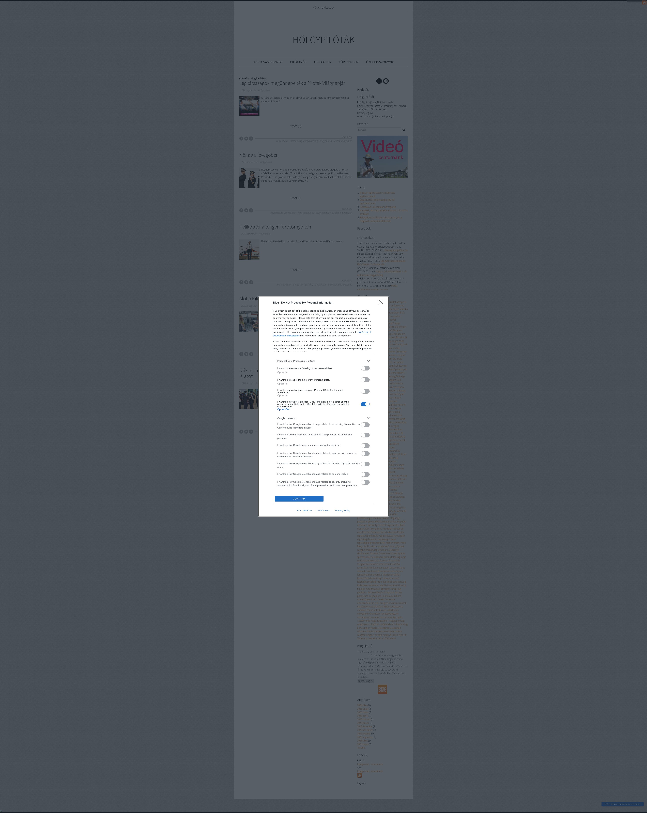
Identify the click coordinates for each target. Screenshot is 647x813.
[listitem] (323, 361)
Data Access (323, 510)
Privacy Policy (342, 510)
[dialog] (323, 406)
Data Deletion (304, 510)
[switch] (365, 368)
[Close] (382, 303)
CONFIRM (299, 498)
